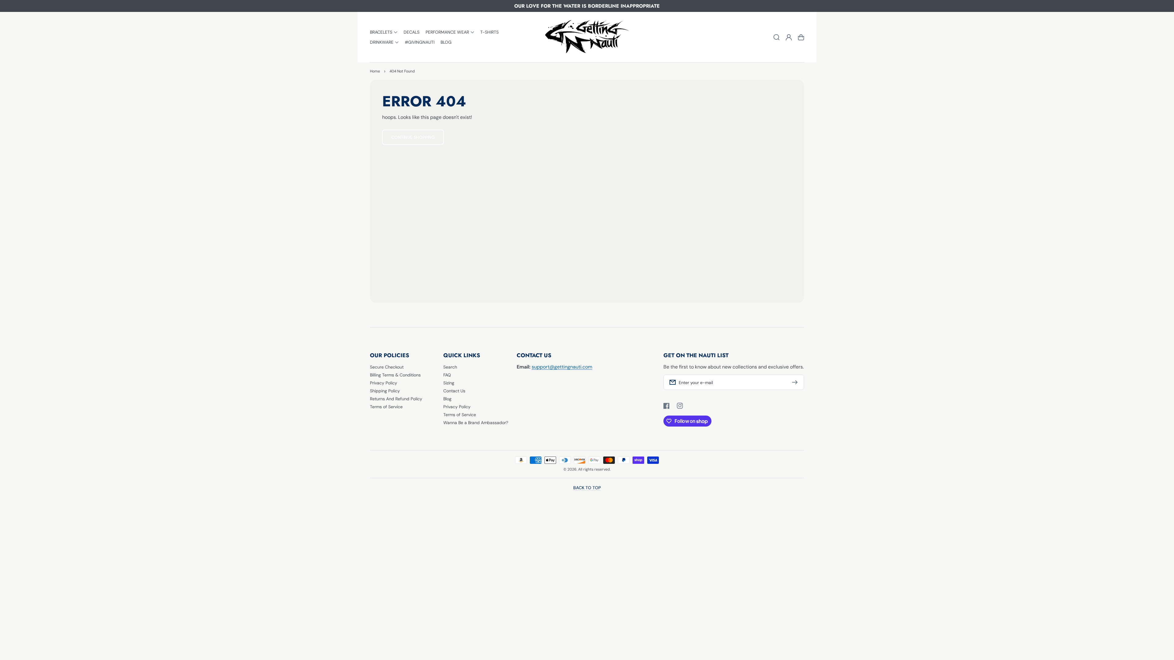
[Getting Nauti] (587, 37)
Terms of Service (386, 406)
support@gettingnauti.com (562, 367)
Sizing (448, 383)
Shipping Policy (385, 391)
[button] (384, 32)
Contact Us (454, 391)
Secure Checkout (387, 367)
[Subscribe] (796, 382)
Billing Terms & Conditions (395, 375)
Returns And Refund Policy (396, 399)
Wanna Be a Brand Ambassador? (475, 422)
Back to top (587, 487)
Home (375, 71)
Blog (447, 399)
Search (450, 367)
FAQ (447, 375)
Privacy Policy (383, 383)
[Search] (776, 37)
